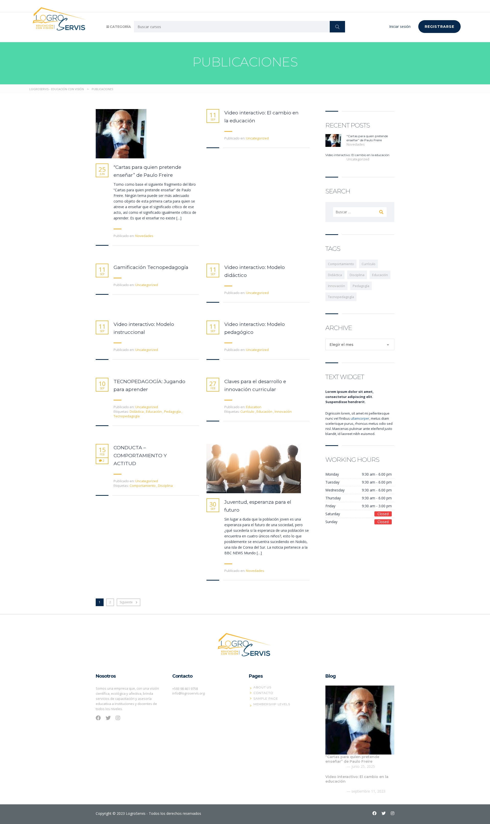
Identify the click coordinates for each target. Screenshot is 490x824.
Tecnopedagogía (127, 416)
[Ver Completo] (121, 133)
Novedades (144, 235)
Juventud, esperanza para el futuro (257, 506)
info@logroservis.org (188, 693)
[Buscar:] (359, 212)
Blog (374, 5)
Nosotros (292, 5)
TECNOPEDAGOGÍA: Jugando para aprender (149, 385)
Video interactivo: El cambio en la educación (261, 117)
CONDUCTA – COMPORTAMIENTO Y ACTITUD (140, 455)
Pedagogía (172, 411)
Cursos (314, 5)
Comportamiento (143, 485)
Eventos (355, 5)
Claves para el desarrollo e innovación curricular (255, 385)
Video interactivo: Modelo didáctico (254, 271)
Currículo (247, 411)
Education (253, 407)
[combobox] (359, 344)
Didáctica (137, 411)
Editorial (334, 5)
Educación (154, 411)
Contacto (415, 5)
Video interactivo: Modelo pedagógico (254, 328)
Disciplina (165, 485)
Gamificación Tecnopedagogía (151, 267)
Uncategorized (257, 138)
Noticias (393, 5)
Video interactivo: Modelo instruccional (144, 328)
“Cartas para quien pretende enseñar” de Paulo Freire (147, 171)
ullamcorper (360, 418)
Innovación (283, 411)
